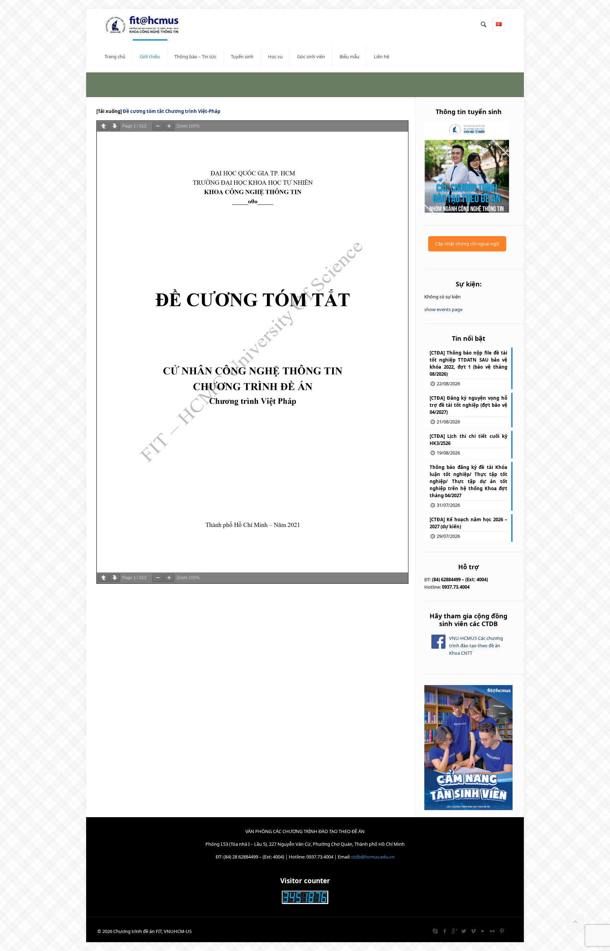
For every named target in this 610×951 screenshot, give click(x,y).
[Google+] (454, 930)
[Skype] (435, 930)
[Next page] (114, 126)
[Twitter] (463, 930)
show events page (443, 309)
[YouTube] (482, 930)
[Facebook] (444, 930)
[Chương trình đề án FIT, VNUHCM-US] (144, 25)
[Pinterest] (502, 930)
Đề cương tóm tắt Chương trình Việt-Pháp (171, 111)
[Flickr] (492, 930)
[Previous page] (103, 126)
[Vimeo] (473, 930)
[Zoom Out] (157, 126)
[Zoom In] (169, 126)
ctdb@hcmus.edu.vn (373, 857)
